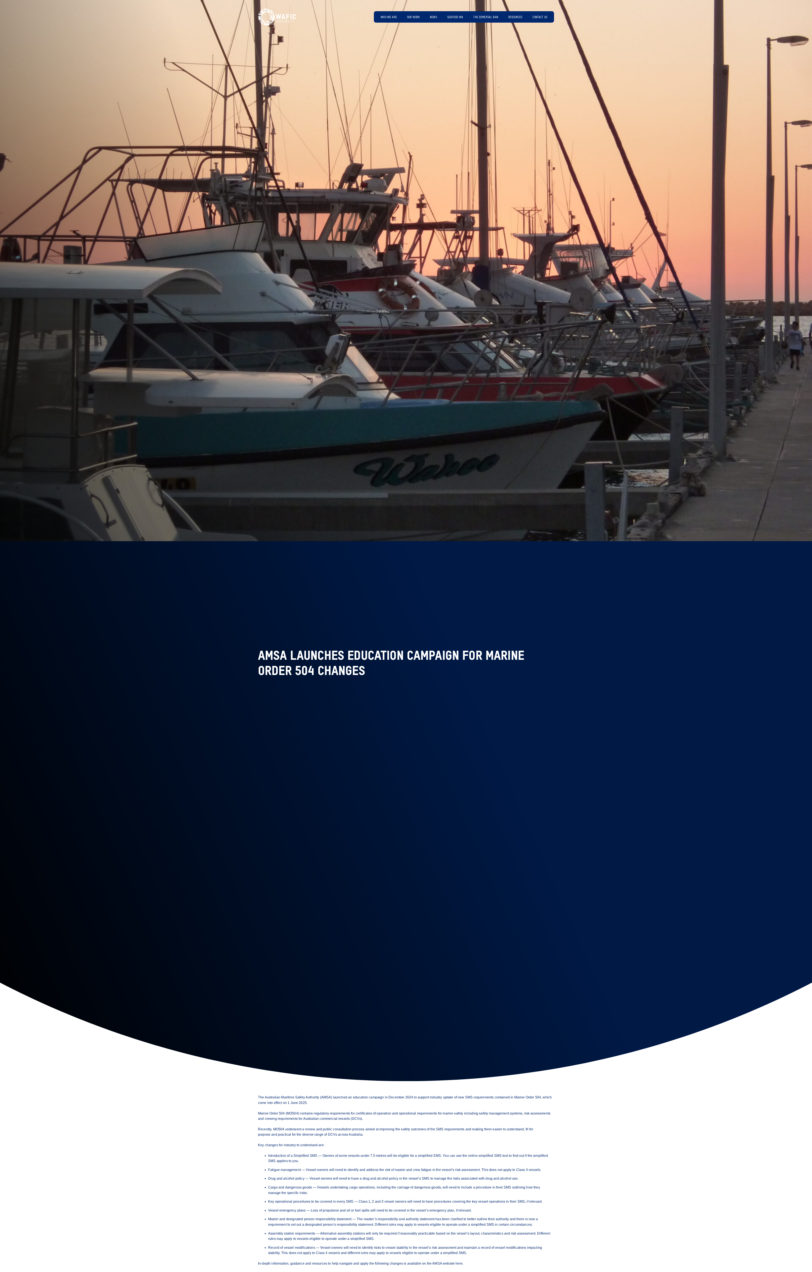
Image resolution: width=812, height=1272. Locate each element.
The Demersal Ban (485, 17)
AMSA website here (447, 1263)
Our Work (413, 17)
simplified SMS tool (493, 1155)
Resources (515, 17)
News (433, 17)
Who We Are (389, 17)
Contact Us (539, 17)
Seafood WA (455, 17)
